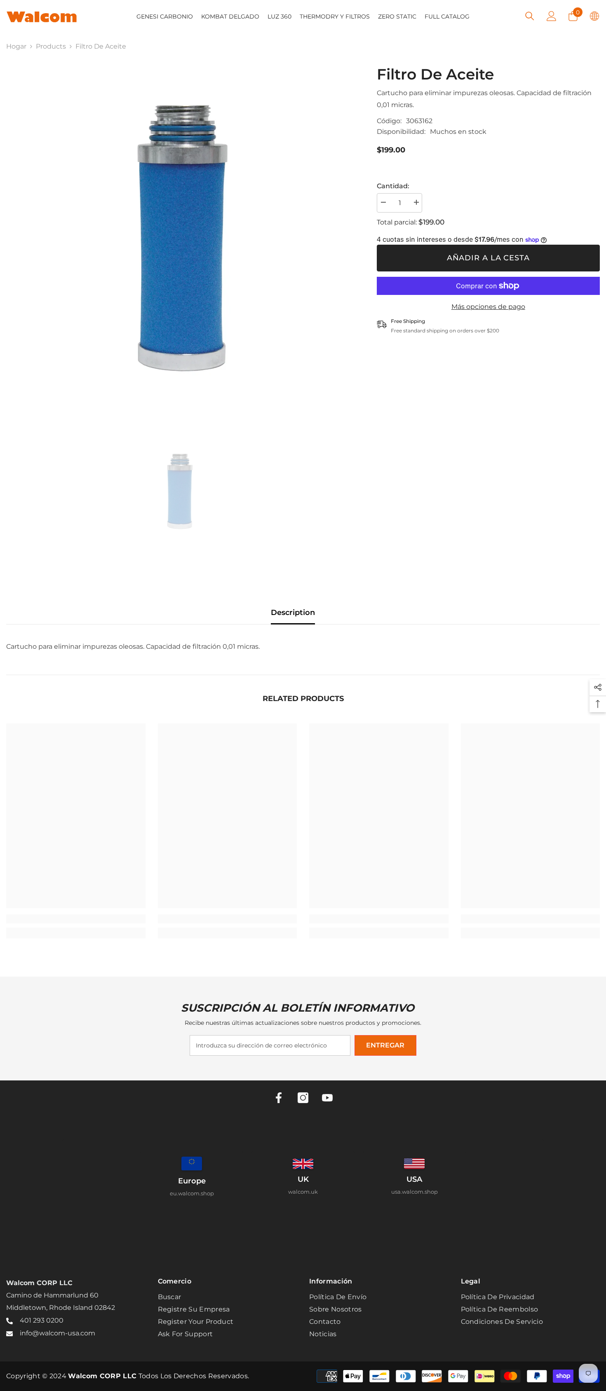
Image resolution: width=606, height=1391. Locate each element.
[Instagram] (303, 1098)
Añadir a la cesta (488, 257)
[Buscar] (529, 15)
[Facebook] (279, 1098)
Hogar (16, 46)
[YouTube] (327, 1098)
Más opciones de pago (488, 307)
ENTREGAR (385, 1045)
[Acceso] (552, 16)
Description (293, 612)
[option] (179, 238)
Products (51, 46)
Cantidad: (393, 186)
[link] (76, 918)
